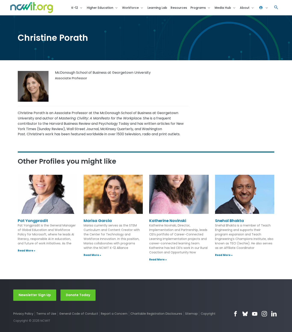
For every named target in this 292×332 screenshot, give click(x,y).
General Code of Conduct (78, 313)
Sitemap (191, 313)
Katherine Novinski (167, 220)
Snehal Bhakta (229, 220)
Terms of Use (46, 313)
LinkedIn (274, 313)
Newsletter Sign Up (35, 295)
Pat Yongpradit (33, 220)
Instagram (264, 313)
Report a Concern (114, 313)
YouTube (254, 313)
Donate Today (78, 295)
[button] (276, 7)
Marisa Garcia (98, 220)
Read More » (26, 250)
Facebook (235, 313)
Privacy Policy (23, 313)
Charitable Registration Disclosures (156, 313)
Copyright (208, 313)
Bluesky (245, 313)
